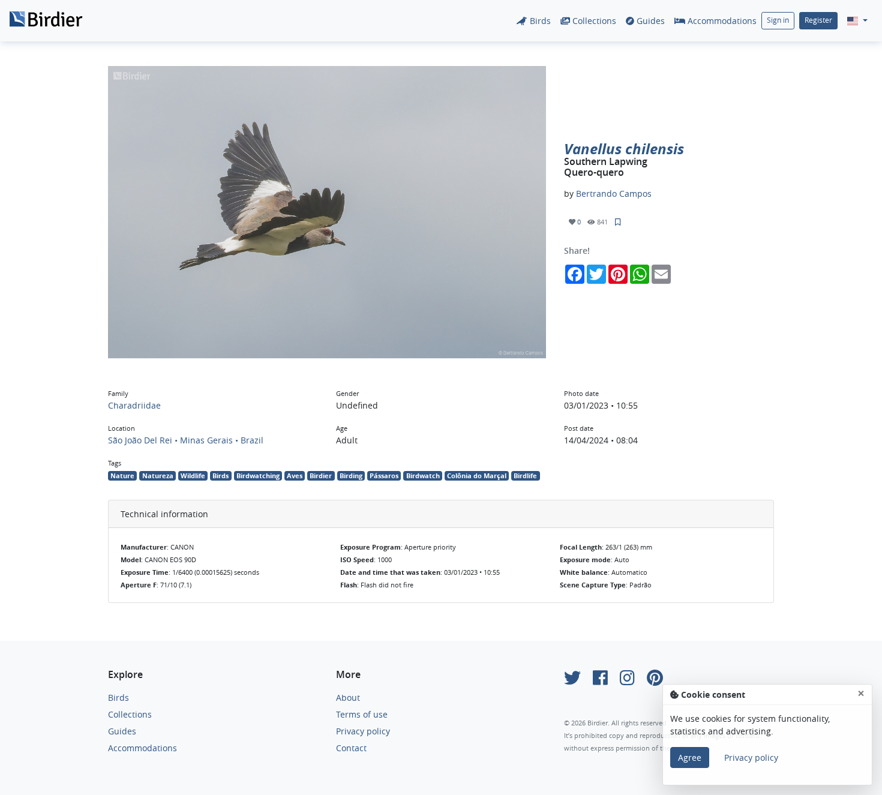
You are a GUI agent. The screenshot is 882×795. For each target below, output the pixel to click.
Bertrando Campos (614, 193)
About (348, 697)
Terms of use (362, 714)
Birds (539, 20)
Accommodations (721, 20)
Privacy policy (363, 731)
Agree (689, 757)
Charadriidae (134, 405)
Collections (593, 20)
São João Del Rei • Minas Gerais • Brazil (185, 440)
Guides (649, 20)
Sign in (778, 20)
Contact (351, 748)
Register (818, 20)
